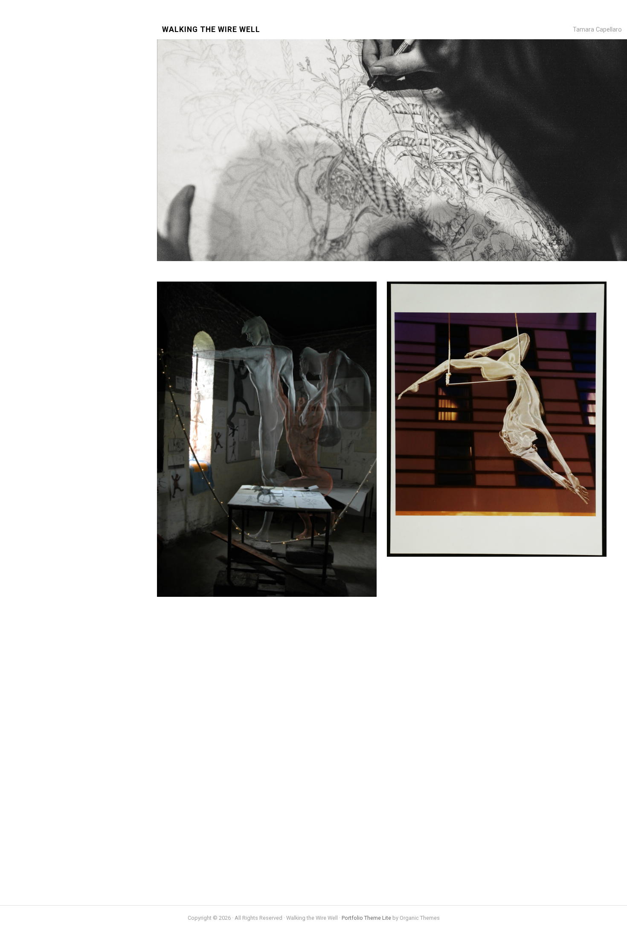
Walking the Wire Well (211, 30)
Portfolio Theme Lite (366, 918)
